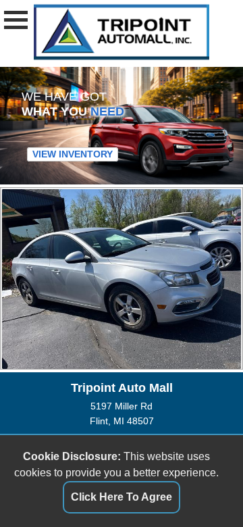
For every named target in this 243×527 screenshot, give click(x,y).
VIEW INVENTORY (72, 154)
